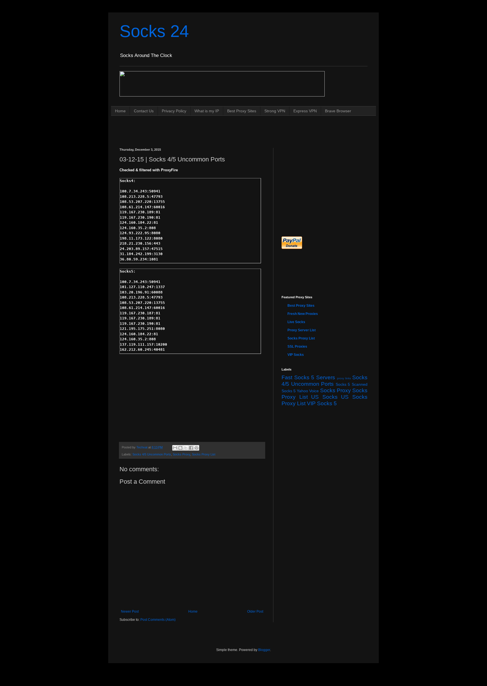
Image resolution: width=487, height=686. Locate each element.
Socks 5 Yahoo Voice (300, 391)
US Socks (324, 397)
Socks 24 (154, 31)
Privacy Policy (174, 111)
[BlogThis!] (180, 448)
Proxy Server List (301, 330)
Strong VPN (274, 111)
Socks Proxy (181, 454)
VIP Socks (295, 355)
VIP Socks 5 (322, 403)
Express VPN (305, 111)
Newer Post (130, 611)
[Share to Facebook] (191, 448)
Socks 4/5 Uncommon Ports (151, 454)
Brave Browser (338, 111)
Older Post (255, 611)
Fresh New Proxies (302, 314)
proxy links (344, 378)
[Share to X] (186, 448)
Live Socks (296, 322)
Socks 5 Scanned (352, 384)
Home (120, 111)
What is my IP (206, 111)
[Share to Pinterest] (196, 448)
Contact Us (144, 111)
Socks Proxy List (203, 454)
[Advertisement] (222, 126)
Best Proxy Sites (241, 111)
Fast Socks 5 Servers (308, 377)
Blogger (264, 650)
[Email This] (175, 448)
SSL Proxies (297, 347)
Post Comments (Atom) (158, 620)
